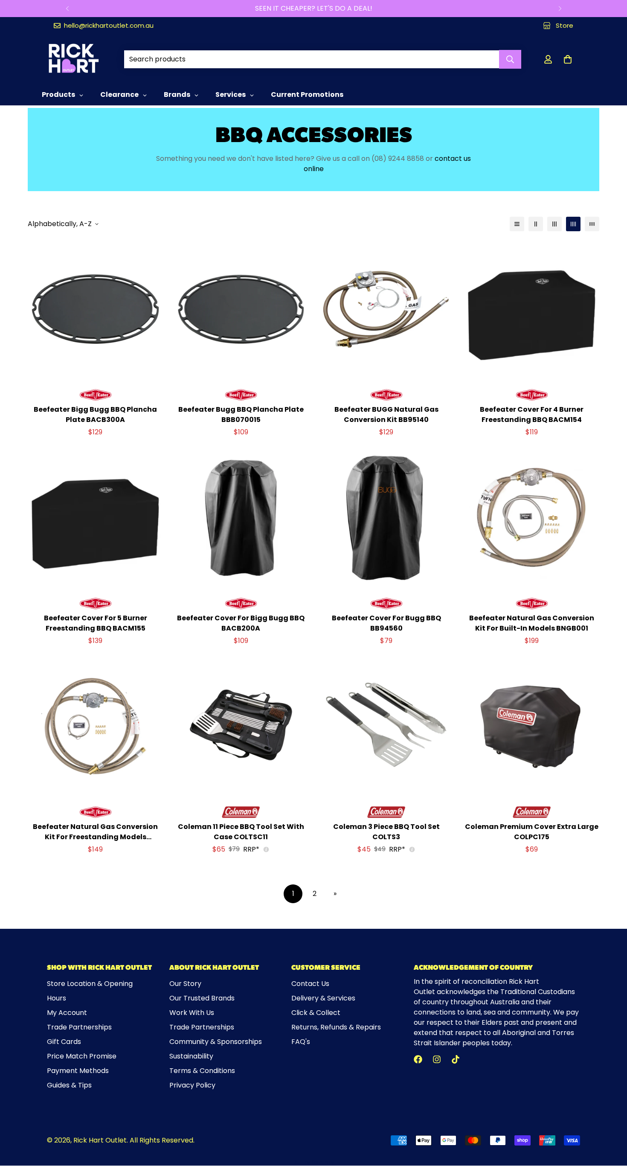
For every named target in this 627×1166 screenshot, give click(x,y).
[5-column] (592, 224)
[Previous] (67, 8)
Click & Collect (315, 1013)
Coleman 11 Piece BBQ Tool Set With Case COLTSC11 (241, 832)
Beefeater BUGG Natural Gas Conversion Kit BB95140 (386, 414)
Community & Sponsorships (215, 1042)
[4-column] (573, 224)
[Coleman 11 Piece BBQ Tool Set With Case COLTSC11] (240, 726)
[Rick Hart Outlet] (73, 59)
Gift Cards (64, 1042)
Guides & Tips (69, 1085)
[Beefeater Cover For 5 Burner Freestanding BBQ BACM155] (95, 517)
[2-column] (535, 224)
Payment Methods (78, 1071)
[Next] (559, 8)
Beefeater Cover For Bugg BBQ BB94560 (386, 623)
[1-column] (517, 224)
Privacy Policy (192, 1085)
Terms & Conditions (202, 1071)
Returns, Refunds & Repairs (336, 1027)
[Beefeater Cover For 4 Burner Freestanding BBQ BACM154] (531, 309)
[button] (568, 59)
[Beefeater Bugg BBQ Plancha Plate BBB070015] (240, 309)
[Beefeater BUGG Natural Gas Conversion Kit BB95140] (386, 309)
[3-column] (554, 224)
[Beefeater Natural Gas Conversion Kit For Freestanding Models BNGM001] (95, 726)
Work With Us (191, 1013)
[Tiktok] (455, 1059)
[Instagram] (437, 1059)
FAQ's (300, 1042)
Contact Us (310, 984)
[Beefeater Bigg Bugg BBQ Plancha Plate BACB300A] (95, 309)
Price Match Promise (81, 1056)
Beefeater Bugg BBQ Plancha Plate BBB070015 (241, 414)
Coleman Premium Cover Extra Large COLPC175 (531, 832)
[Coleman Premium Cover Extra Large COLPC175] (531, 726)
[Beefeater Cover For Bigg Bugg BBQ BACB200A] (240, 517)
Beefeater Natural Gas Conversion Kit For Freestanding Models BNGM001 (95, 832)
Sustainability (191, 1056)
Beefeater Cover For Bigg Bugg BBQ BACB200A (241, 623)
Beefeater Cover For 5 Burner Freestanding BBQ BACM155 (95, 623)
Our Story (185, 984)
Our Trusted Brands (202, 998)
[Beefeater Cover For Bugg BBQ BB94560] (386, 517)
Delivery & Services (323, 998)
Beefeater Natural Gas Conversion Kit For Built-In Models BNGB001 (531, 623)
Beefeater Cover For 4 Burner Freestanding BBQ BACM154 (531, 414)
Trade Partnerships (79, 1027)
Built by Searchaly (313, 1162)
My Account (67, 1013)
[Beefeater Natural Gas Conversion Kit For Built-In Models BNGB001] (531, 517)
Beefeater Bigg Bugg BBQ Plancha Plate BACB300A (95, 414)
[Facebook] (418, 1059)
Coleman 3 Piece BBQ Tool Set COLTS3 (386, 832)
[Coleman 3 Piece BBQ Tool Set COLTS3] (386, 726)
